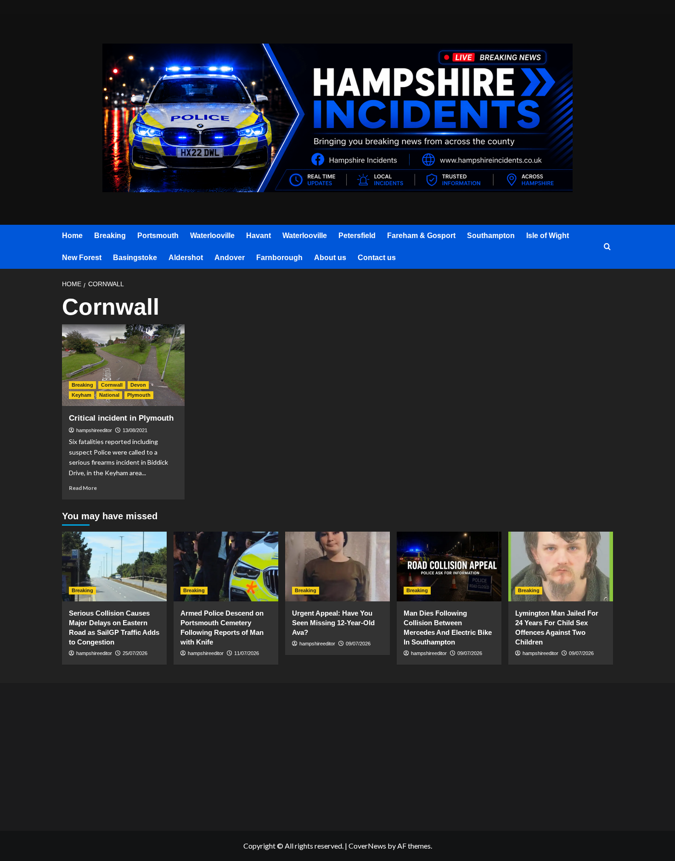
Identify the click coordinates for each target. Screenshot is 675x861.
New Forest (81, 257)
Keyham (81, 395)
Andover (229, 257)
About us (330, 257)
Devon (138, 385)
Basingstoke (135, 257)
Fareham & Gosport (421, 235)
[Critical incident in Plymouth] (123, 365)
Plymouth (139, 395)
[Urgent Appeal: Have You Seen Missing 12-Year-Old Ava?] (337, 566)
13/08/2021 (135, 430)
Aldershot (186, 257)
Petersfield (357, 235)
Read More (83, 487)
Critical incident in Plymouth (121, 418)
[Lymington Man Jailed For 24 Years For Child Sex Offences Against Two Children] (560, 566)
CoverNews (367, 845)
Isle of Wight (547, 235)
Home (72, 235)
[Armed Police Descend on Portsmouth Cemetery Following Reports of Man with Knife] (226, 566)
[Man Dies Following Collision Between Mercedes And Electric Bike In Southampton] (449, 566)
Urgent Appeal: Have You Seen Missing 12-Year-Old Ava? (333, 622)
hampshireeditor (94, 430)
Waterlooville (212, 235)
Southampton (491, 235)
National (109, 395)
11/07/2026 (246, 653)
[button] (607, 247)
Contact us (377, 257)
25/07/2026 (135, 653)
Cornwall (112, 385)
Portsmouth (158, 235)
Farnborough (279, 257)
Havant (258, 235)
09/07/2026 (358, 643)
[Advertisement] (154, 754)
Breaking (110, 235)
